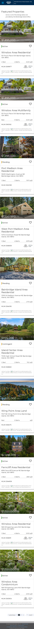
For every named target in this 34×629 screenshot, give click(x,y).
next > (31, 615)
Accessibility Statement (12, 626)
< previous (11, 615)
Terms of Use (13, 625)
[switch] (30, 46)
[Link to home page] (8, 2)
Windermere (25, 624)
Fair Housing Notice (22, 626)
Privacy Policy (21, 625)
